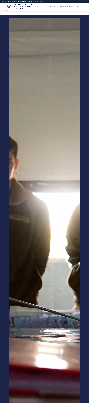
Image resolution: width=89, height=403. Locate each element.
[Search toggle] (86, 7)
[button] (37, 1)
